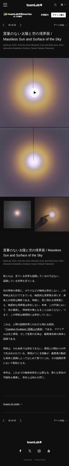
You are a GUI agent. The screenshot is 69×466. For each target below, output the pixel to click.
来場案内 (45, 15)
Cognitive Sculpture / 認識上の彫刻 (24, 329)
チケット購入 (58, 15)
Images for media (11, 404)
